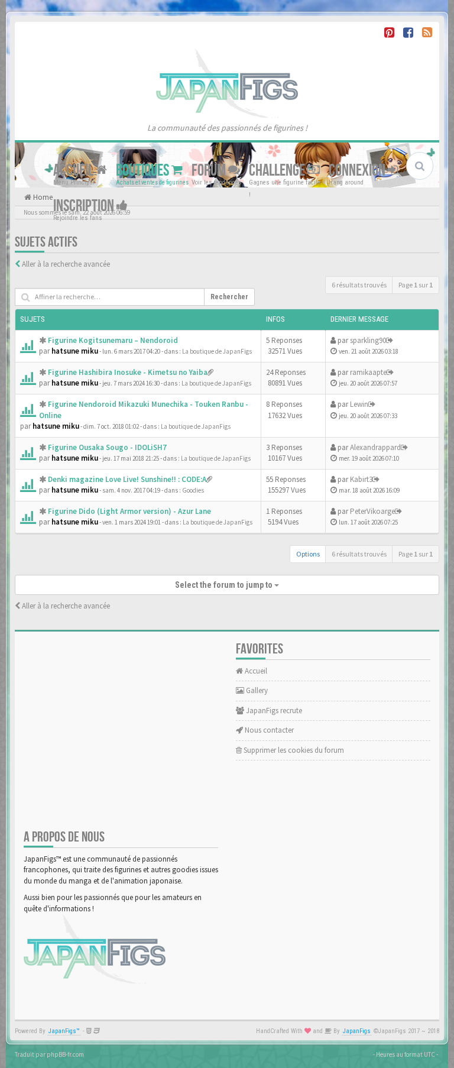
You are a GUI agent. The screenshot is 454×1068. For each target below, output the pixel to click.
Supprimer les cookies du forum (293, 750)
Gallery (256, 690)
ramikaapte (368, 372)
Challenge (278, 170)
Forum (210, 170)
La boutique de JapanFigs (217, 351)
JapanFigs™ (64, 1031)
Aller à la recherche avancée (66, 264)
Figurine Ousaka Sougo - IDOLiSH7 (107, 447)
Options (308, 553)
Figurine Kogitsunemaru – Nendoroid (113, 340)
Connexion (358, 170)
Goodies (193, 490)
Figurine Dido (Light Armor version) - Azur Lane (129, 511)
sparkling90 (368, 340)
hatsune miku (74, 351)
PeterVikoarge (372, 511)
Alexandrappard (375, 447)
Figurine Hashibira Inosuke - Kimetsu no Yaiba (127, 372)
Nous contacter (268, 730)
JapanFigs (357, 1031)
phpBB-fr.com (65, 1054)
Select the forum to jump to (224, 585)
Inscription (84, 206)
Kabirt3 (361, 479)
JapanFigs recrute (273, 710)
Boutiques (143, 170)
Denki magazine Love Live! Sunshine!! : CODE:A (127, 479)
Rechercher (229, 297)
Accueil (74, 170)
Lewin (359, 404)
